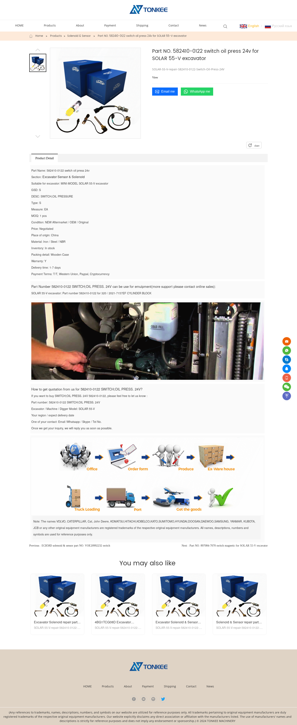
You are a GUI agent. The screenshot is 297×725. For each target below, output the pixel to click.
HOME (87, 686)
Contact (191, 686)
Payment (148, 686)
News (210, 686)
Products (56, 36)
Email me (168, 91)
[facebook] (134, 699)
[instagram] (153, 699)
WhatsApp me (200, 91)
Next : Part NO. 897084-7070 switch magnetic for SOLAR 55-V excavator (225, 545)
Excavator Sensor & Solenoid (63, 176)
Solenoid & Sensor (79, 36)
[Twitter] (163, 699)
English (253, 25)
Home (39, 36)
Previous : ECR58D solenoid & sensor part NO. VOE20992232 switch (69, 545)
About (128, 686)
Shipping (170, 686)
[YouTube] (143, 699)
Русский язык (281, 25)
